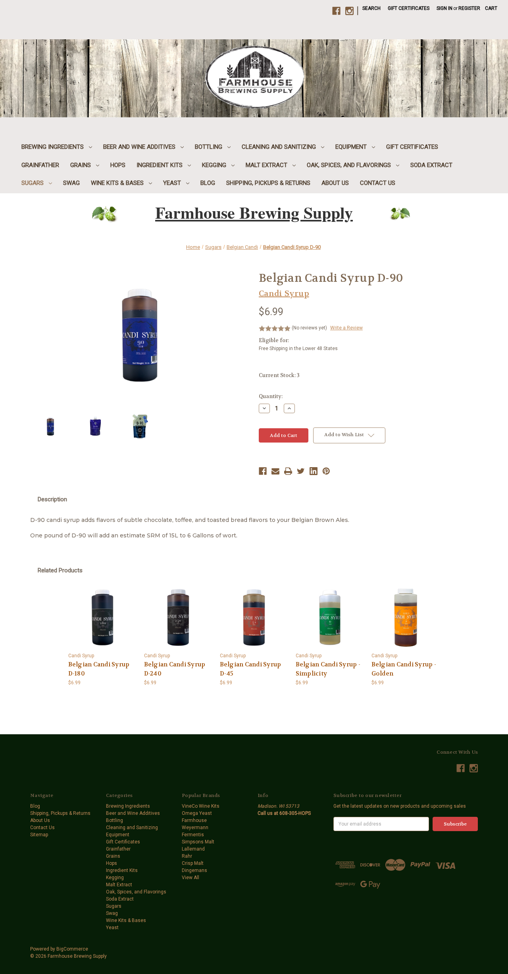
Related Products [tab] (60, 570)
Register (469, 8)
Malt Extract (267, 165)
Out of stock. (406, 617)
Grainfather (40, 165)
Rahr (187, 856)
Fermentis (193, 834)
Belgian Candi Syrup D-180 (99, 669)
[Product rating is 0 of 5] (275, 328)
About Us (335, 183)
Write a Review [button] (346, 328)
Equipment (351, 146)
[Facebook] (263, 471)
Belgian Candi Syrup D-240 (175, 669)
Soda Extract (431, 165)
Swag (71, 183)
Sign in (444, 8)
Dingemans (194, 870)
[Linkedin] (314, 471)
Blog (207, 183)
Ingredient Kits (160, 165)
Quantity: (271, 396)
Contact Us (377, 183)
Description (52, 499)
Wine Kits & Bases (118, 183)
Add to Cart (102, 617)
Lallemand (193, 849)
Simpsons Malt (198, 842)
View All (190, 877)
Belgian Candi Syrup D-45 (250, 669)
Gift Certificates (408, 8)
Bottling (209, 146)
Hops (117, 165)
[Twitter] (301, 471)
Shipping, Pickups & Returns (268, 183)
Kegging (215, 165)
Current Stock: (279, 375)
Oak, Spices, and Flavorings (350, 165)
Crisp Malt (193, 863)
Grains (81, 165)
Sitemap (39, 834)
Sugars (33, 183)
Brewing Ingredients (53, 146)
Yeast (173, 183)
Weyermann (195, 827)
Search (371, 8)
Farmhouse (194, 820)
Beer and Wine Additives (140, 146)
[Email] (275, 471)
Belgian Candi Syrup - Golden (403, 669)
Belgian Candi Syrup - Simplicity (328, 669)
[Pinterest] (326, 471)
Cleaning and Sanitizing (280, 146)
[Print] (288, 471)
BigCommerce (72, 949)
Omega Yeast (197, 813)
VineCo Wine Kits (200, 806)
